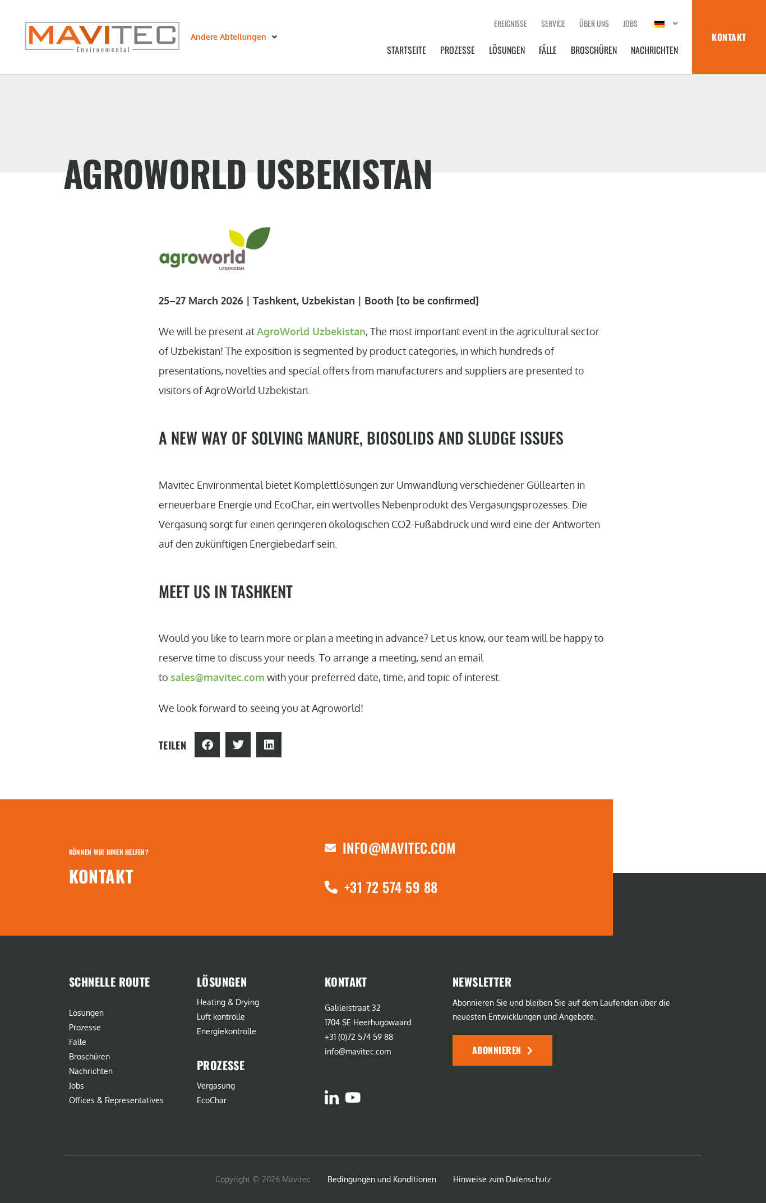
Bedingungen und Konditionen (381, 1179)
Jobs (630, 23)
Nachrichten (654, 50)
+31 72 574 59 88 (391, 887)
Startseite (406, 50)
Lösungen (507, 50)
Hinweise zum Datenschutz (502, 1179)
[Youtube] (352, 1097)
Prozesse (457, 50)
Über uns (594, 23)
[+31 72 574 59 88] (331, 887)
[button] (235, 37)
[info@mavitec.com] (330, 848)
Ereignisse (510, 23)
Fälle (548, 50)
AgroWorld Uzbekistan (311, 331)
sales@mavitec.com (217, 677)
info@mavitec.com (399, 848)
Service (553, 23)
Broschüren (594, 50)
